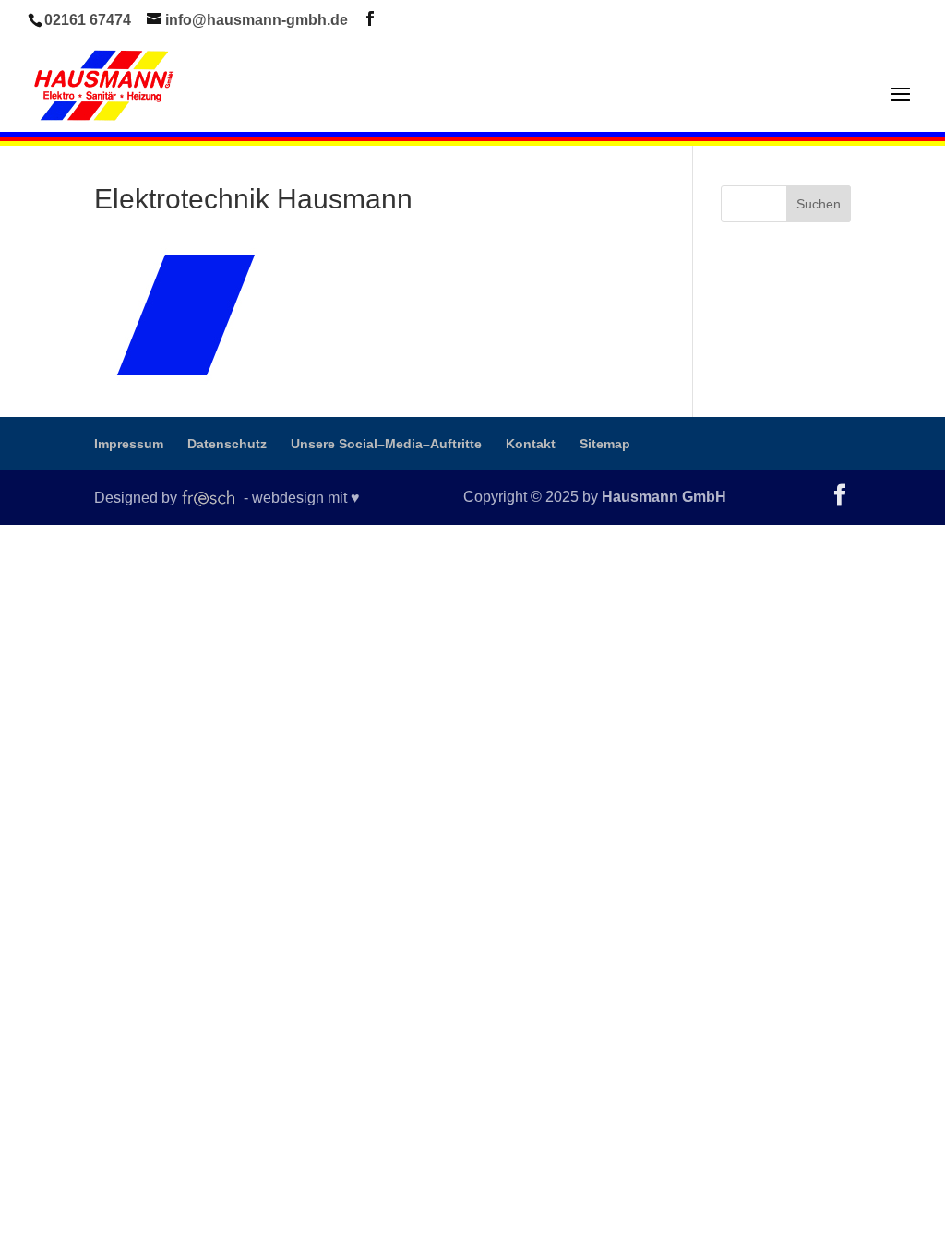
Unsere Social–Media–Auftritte (386, 443)
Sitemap (605, 443)
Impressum (128, 443)
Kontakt (531, 443)
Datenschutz (227, 443)
